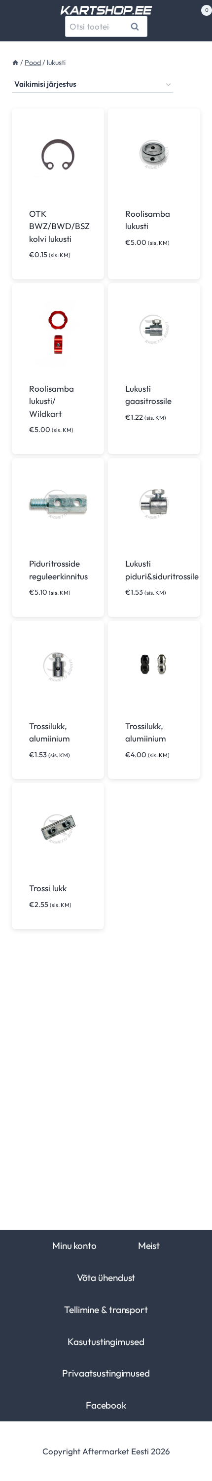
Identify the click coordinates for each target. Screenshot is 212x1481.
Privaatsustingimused (106, 1373)
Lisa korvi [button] (145, 446)
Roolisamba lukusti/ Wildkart (51, 401)
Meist (149, 1245)
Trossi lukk (48, 888)
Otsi (137, 26)
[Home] (15, 62)
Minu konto (74, 1245)
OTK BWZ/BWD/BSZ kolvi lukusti (59, 226)
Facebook (106, 1405)
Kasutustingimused (106, 1341)
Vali (133, 271)
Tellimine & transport (106, 1309)
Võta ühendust (106, 1277)
